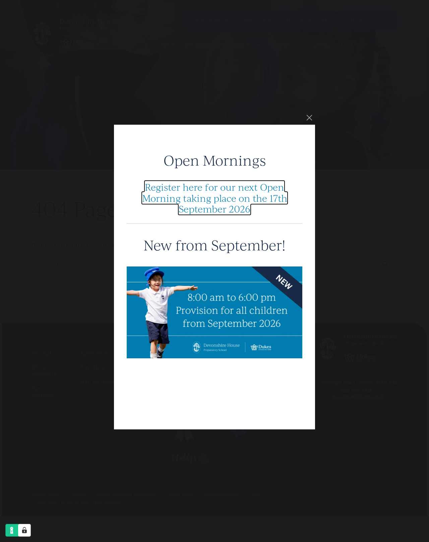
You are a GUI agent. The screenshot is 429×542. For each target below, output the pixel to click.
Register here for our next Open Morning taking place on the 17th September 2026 (214, 198)
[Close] (309, 117)
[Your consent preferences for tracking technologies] (24, 530)
